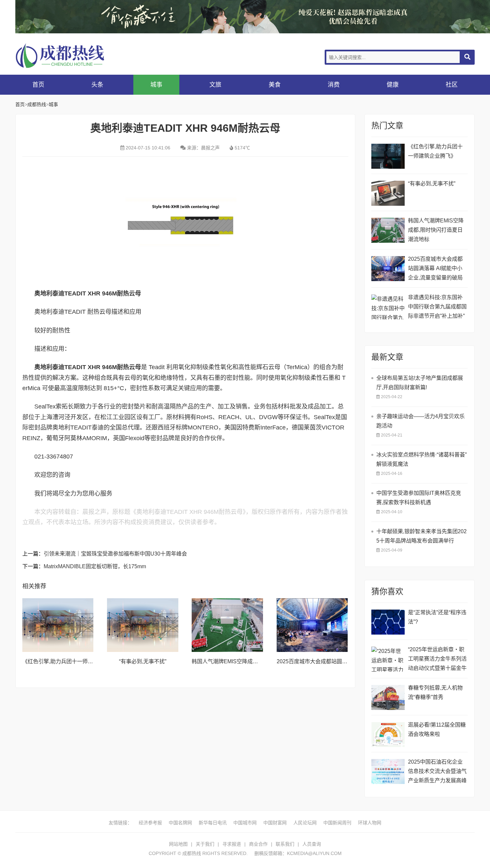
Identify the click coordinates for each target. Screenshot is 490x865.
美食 (275, 84)
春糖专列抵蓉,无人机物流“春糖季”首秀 (435, 692)
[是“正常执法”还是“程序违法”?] (388, 622)
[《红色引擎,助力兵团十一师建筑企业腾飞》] (58, 625)
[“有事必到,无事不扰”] (142, 625)
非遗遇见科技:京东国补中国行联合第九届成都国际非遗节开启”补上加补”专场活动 (437, 307)
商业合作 (258, 844)
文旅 (215, 84)
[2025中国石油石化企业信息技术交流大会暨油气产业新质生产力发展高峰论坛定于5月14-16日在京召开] (388, 771)
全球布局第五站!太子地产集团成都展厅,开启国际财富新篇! (419, 382)
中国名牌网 (180, 822)
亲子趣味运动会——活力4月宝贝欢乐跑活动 (420, 420)
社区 (452, 84)
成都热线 (68, 55)
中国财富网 (275, 822)
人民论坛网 (305, 822)
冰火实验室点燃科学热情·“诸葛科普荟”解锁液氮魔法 (421, 459)
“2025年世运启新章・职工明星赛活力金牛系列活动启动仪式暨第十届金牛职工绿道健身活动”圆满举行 (437, 660)
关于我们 (205, 844)
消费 (334, 84)
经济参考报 (150, 822)
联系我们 (285, 844)
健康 (393, 84)
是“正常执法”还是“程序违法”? (437, 617)
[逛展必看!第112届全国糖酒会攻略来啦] (388, 734)
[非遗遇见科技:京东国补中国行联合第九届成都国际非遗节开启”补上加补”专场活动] (388, 306)
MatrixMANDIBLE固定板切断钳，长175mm (95, 566)
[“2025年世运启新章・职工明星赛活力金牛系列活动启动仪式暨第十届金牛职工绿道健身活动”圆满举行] (388, 659)
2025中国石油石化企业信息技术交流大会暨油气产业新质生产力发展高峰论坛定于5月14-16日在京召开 (437, 772)
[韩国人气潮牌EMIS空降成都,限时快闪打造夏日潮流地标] (227, 625)
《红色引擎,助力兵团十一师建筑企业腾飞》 (73, 661)
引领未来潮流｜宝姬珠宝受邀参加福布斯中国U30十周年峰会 (115, 554)
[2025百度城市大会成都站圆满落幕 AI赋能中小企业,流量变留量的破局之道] (312, 625)
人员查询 (311, 844)
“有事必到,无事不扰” (142, 661)
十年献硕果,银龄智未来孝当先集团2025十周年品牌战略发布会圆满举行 (421, 536)
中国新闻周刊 (337, 822)
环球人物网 (369, 822)
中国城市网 (245, 822)
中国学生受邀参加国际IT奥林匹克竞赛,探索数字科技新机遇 (418, 497)
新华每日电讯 (213, 822)
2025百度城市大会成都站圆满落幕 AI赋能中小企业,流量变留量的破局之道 (435, 269)
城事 (156, 84)
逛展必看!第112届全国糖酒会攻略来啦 (437, 729)
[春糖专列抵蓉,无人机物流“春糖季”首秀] (388, 697)
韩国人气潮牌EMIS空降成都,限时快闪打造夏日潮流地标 (257, 661)
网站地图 (178, 844)
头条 (97, 84)
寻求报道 (231, 844)
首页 (38, 84)
